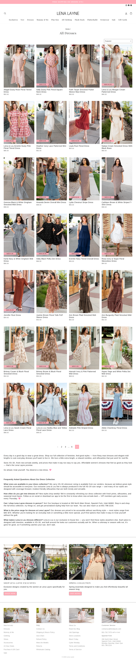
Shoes (6, 639)
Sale (113, 20)
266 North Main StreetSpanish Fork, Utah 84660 (111, 640)
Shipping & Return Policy (45, 632)
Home (67, 29)
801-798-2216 (107, 645)
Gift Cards (122, 20)
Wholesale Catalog (43, 649)
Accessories (8, 642)
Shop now (10, 593)
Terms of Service (75, 649)
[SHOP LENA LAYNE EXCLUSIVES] (35, 562)
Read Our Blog (74, 629)
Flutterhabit (92, 20)
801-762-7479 (107, 632)
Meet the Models (42, 642)
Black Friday (73, 639)
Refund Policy (41, 639)
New (22, 20)
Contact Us (40, 629)
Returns (39, 646)
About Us (72, 625)
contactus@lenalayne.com (111, 629)
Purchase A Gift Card (11, 649)
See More (75, 593)
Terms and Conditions (77, 646)
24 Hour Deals (9, 646)
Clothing (7, 636)
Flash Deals (80, 20)
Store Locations (75, 636)
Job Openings (74, 632)
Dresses (30, 20)
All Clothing (67, 20)
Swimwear (104, 20)
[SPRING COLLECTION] (100, 562)
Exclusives (13, 20)
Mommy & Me (43, 20)
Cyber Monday (74, 642)
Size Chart (40, 636)
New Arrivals (8, 625)
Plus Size (55, 20)
